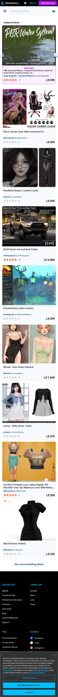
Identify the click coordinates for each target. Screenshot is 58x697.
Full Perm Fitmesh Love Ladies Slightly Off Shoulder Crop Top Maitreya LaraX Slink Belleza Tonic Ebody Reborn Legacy (28, 487)
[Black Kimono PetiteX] (29, 521)
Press (32, 604)
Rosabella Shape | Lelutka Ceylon (20, 190)
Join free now (48, 3)
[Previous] (2, 55)
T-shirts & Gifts (8, 595)
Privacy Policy (8, 642)
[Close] (55, 655)
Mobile (5, 591)
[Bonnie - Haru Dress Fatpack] (29, 344)
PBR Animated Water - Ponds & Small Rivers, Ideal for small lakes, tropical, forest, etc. (28, 71)
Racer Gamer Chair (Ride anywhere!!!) (23, 131)
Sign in (32, 3)
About (32, 595)
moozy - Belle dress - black (17, 426)
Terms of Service (9, 638)
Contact (33, 591)
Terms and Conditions (36, 673)
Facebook (38, 638)
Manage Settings (29, 678)
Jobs (32, 600)
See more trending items (29, 564)
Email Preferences (10, 618)
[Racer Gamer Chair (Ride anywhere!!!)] (29, 109)
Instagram (39, 648)
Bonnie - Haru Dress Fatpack (18, 367)
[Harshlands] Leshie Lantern (18, 308)
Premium (6, 604)
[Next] (56, 55)
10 (19, 260)
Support (5, 622)
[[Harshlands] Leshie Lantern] (29, 285)
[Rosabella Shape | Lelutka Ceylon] (29, 167)
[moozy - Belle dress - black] (29, 403)
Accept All (29, 692)
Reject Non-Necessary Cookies (29, 685)
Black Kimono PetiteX (14, 543)
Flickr (36, 643)
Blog (4, 613)
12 (20, 80)
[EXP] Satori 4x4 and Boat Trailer (20, 249)
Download (6, 609)
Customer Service (10, 647)
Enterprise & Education (12, 600)
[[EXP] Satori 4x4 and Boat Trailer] (29, 226)
